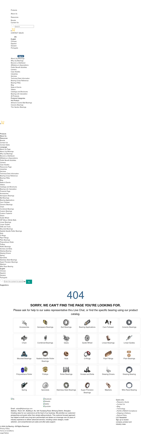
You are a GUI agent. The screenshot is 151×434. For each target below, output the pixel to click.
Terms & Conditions (7, 431)
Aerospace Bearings (7, 195)
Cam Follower (5, 202)
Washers (3, 264)
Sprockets (3, 257)
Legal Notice (4, 433)
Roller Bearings (5, 246)
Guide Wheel (4, 218)
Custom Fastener (6, 213)
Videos (13, 89)
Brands (13, 20)
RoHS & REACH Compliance (127, 411)
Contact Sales (5, 145)
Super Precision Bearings (9, 262)
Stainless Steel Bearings (8, 260)
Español (13, 43)
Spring (2, 255)
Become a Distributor (18, 63)
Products (14, 10)
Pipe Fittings (4, 238)
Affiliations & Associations (20, 65)
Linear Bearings (5, 222)
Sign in (21, 56)
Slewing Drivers (5, 253)
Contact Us (15, 22)
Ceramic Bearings (17, 105)
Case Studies (15, 72)
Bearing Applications (7, 200)
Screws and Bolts (6, 249)
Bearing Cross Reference (20, 80)
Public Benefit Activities (19, 67)
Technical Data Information (20, 78)
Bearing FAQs (16, 83)
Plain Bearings (5, 240)
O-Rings (3, 235)
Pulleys (2, 244)
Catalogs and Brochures (19, 91)
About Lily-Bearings (17, 58)
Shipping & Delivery (124, 413)
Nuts (1, 233)
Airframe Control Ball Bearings (21, 103)
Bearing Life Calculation (19, 94)
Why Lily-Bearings (17, 60)
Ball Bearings (4, 198)
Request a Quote (123, 402)
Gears (2, 215)
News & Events (16, 87)
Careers (13, 69)
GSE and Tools (5, 226)
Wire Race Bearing (6, 266)
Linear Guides (5, 224)
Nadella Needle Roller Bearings (11, 231)
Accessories (4, 193)
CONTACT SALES (17, 33)
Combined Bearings (7, 209)
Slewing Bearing (5, 251)
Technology (121, 408)
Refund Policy (122, 415)
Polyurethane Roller (7, 242)
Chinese (14, 41)
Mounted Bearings (6, 229)
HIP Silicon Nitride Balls (8, 220)
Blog (12, 85)
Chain (2, 207)
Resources (14, 17)
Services (14, 76)
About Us (14, 13)
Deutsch (14, 46)
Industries (14, 74)
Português (14, 48)
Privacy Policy (5, 428)
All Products (15, 96)
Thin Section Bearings (18, 107)
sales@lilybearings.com (24, 408)
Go (29, 282)
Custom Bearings (6, 211)
